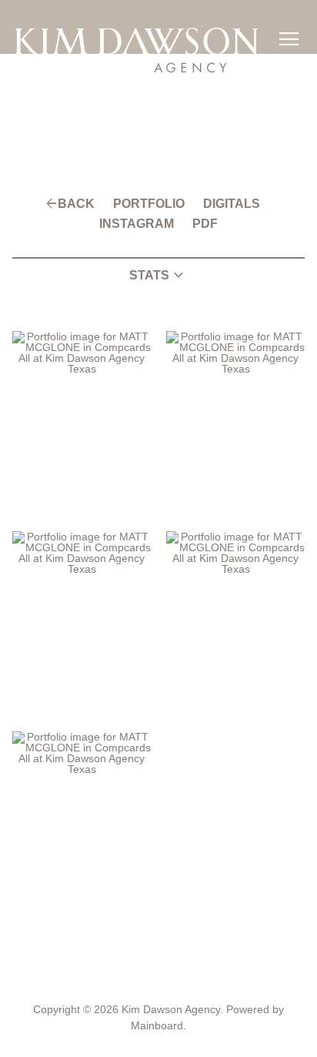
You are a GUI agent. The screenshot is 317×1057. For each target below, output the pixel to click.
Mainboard (157, 1025)
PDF (205, 224)
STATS (158, 275)
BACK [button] (76, 204)
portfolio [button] (149, 204)
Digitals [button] (231, 204)
